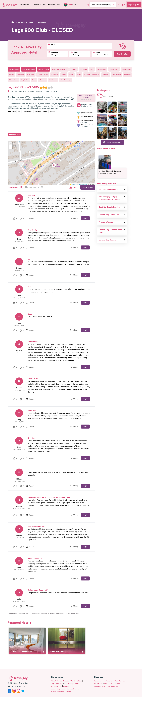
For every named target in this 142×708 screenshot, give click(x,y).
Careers (117, 683)
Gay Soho (30, 74)
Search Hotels (122, 54)
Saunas (11, 74)
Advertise (109, 681)
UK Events (53, 80)
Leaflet (73, 184)
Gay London (41, 23)
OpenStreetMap (82, 184)
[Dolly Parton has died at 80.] (102, 107)
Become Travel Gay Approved (106, 686)
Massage (20, 74)
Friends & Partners (106, 222)
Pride (44, 4)
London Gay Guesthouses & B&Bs (110, 231)
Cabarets (54, 74)
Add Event (98, 683)
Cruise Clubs (126, 69)
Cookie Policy (68, 686)
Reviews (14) (15, 187)
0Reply (75, 218)
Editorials (51, 4)
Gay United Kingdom (24, 23)
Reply (85, 218)
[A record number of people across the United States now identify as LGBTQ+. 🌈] (112, 120)
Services (105, 74)
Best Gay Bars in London (109, 207)
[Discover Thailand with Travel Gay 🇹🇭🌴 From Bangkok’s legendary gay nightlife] (112, 107)
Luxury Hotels (14, 69)
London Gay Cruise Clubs (109, 214)
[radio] (41, 87)
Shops (64, 74)
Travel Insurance (57, 691)
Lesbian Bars (114, 69)
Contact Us (64, 681)
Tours (34, 80)
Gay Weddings (65, 80)
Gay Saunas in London (108, 189)
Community (37, 4)
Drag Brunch (116, 74)
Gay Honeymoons (71, 683)
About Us (54, 681)
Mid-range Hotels (28, 69)
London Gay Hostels (107, 240)
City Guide (24, 80)
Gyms (71, 74)
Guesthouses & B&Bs (59, 69)
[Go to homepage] (9, 5)
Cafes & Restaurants (91, 74)
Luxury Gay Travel (58, 689)
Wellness (127, 74)
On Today (83, 69)
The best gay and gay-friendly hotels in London (109, 198)
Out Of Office (76, 681)
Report (76, 187)
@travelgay (108, 96)
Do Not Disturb (73, 689)
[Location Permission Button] (88, 5)
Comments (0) (34, 187)
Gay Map (43, 80)
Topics (68, 691)
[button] (54, 165)
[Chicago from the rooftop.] (122, 133)
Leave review (88, 187)
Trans (79, 74)
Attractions (13, 80)
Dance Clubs (101, 69)
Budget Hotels (43, 69)
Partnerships (99, 681)
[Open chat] (123, 4)
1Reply (75, 275)
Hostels (73, 69)
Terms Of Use (56, 686)
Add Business (120, 681)
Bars (92, 69)
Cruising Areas (43, 74)
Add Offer (108, 683)
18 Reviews (15, 134)
